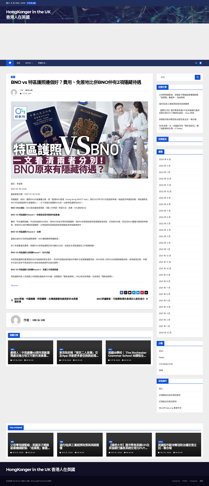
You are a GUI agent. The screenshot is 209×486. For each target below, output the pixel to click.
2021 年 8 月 (164, 281)
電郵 (201, 481)
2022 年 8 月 (165, 204)
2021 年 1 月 (164, 326)
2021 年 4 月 (165, 307)
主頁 (18, 63)
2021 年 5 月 (164, 300)
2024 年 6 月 (165, 159)
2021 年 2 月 (164, 320)
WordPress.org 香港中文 (170, 408)
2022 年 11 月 (165, 185)
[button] (196, 63)
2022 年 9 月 (165, 198)
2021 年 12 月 (165, 255)
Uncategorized (166, 364)
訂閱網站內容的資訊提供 (170, 395)
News (28, 63)
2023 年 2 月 (165, 166)
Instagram (193, 481)
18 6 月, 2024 (18, 452)
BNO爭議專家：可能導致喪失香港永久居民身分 (121, 299)
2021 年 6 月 (164, 294)
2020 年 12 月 (165, 332)
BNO (13, 77)
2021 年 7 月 (164, 288)
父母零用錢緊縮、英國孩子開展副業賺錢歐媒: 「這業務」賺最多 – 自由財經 (30, 448)
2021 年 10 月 (165, 268)
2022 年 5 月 (165, 223)
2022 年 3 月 (165, 236)
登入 (161, 388)
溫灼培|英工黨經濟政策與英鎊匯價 (174, 104)
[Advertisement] (104, 42)
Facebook (176, 481)
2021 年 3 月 (164, 313)
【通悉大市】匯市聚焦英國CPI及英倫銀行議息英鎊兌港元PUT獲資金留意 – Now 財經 (129, 448)
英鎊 (161, 370)
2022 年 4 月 (165, 230)
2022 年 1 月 (164, 249)
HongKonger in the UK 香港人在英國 (40, 469)
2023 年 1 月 (164, 172)
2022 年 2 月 (165, 243)
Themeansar (43, 481)
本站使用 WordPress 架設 (15, 481)
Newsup (34, 481)
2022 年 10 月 (165, 191)
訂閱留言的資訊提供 (168, 401)
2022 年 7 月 (165, 211)
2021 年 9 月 (164, 275)
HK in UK (28, 90)
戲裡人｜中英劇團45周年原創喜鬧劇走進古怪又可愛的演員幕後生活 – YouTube (30, 355)
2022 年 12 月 (165, 178)
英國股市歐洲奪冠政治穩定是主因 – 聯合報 (178, 119)
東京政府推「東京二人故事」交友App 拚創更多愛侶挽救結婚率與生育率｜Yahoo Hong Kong (79, 355)
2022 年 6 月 (165, 217)
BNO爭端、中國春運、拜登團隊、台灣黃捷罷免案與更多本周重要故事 (46, 300)
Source (14, 285)
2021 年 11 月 (165, 262)
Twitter (184, 481)
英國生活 (42, 63)
